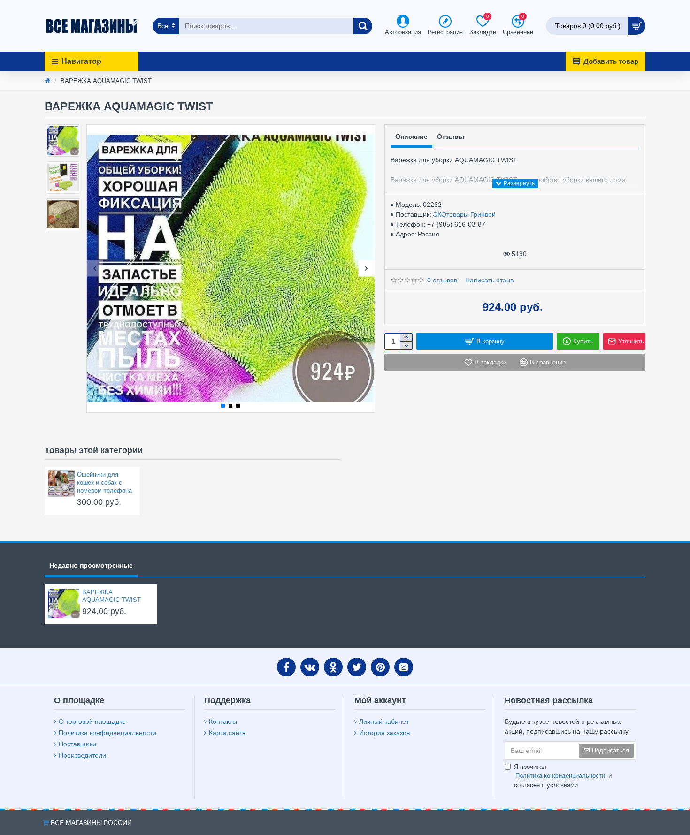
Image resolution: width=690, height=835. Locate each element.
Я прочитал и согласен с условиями (563, 776)
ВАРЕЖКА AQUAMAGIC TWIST (111, 596)
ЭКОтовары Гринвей (464, 214)
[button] (95, 268)
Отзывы (450, 136)
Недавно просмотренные (91, 565)
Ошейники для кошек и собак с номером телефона (104, 482)
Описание (411, 136)
